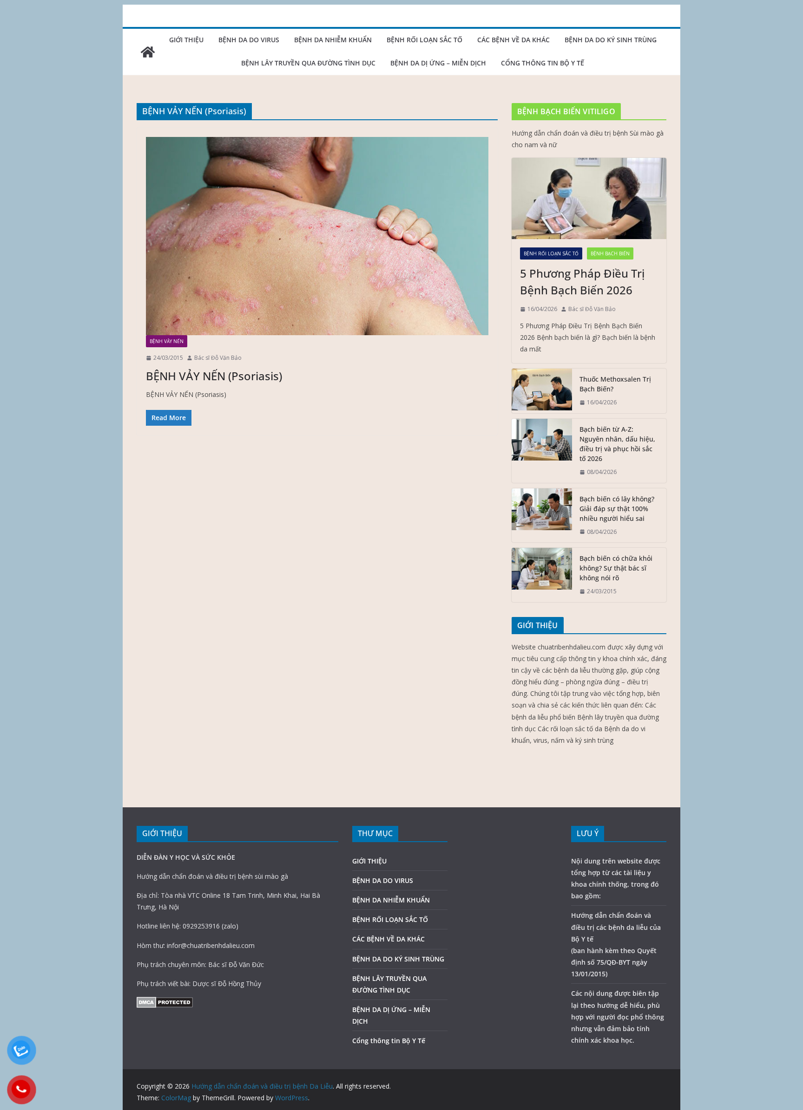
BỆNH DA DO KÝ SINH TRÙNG (611, 39)
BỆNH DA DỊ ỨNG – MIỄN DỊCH (438, 62)
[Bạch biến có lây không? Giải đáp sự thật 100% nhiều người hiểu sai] (542, 515)
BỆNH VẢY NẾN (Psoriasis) (214, 375)
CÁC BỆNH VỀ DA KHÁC (513, 39)
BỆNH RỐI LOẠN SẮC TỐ (424, 39)
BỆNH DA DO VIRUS (248, 39)
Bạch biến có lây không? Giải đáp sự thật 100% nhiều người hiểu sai (616, 508)
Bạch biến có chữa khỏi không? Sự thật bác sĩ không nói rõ (615, 568)
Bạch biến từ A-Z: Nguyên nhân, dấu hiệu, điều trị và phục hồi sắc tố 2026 (617, 444)
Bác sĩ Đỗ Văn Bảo (218, 358)
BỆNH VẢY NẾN (167, 341)
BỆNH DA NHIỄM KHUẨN (333, 39)
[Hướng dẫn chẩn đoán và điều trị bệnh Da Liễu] (148, 52)
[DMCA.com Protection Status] (165, 1002)
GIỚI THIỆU (186, 39)
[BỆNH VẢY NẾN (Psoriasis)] (317, 236)
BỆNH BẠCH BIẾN (610, 253)
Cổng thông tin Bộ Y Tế (542, 62)
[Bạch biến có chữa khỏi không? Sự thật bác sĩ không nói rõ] (542, 575)
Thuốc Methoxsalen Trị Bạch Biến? (615, 384)
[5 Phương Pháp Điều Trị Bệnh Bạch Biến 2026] (589, 198)
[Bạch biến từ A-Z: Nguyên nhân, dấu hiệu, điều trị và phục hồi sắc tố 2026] (542, 451)
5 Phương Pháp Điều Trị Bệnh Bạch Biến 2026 (582, 282)
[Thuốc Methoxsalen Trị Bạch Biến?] (542, 391)
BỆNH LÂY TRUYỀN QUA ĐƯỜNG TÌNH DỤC (308, 62)
